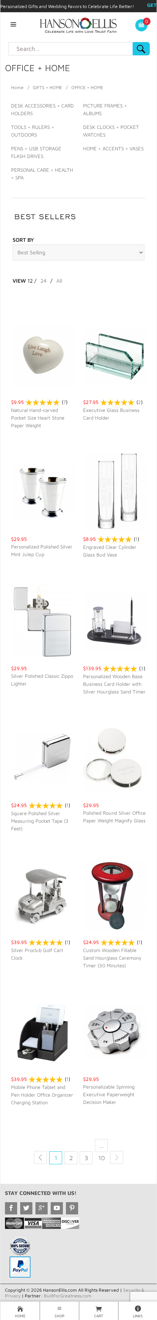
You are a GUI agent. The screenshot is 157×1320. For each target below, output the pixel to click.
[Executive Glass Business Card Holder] (114, 355)
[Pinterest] (72, 1208)
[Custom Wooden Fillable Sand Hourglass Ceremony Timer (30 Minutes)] (114, 895)
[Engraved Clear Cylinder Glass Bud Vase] (114, 492)
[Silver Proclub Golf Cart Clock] (42, 895)
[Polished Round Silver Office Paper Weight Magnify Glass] (114, 758)
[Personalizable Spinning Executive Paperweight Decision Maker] (114, 1032)
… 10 (101, 1147)
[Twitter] (26, 1208)
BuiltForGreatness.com (67, 1296)
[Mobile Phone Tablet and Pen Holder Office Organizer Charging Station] (42, 1032)
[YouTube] (57, 1208)
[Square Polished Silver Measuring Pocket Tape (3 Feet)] (42, 758)
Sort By (23, 239)
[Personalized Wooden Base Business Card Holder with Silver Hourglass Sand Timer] (114, 621)
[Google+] (41, 1208)
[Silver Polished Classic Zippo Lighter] (42, 621)
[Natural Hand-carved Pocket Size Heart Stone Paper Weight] (42, 355)
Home (17, 87)
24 (43, 280)
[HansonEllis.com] (78, 24)
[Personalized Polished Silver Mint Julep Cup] (42, 492)
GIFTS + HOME (47, 87)
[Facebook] (11, 1208)
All (59, 280)
